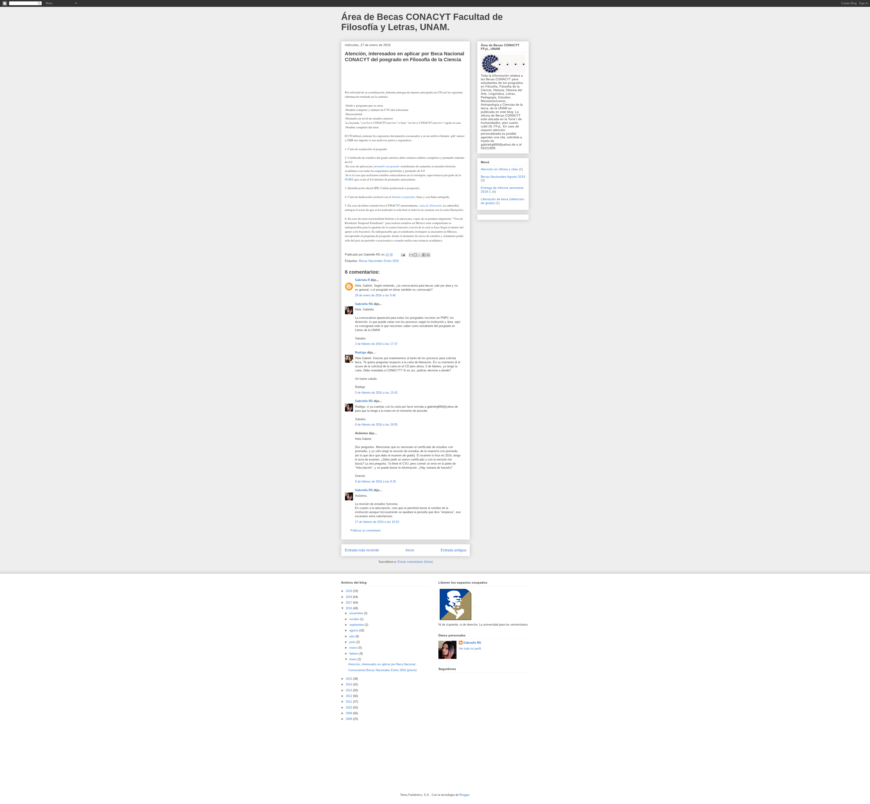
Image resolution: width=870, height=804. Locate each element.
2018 (349, 597)
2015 (349, 678)
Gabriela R (362, 280)
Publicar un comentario (365, 530)
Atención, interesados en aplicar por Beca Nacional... (383, 664)
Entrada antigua (453, 550)
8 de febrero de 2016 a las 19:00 (376, 424)
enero (353, 659)
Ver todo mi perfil (470, 648)
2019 (349, 591)
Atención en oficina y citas (499, 169)
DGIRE (349, 179)
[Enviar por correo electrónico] (411, 255)
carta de (424, 205)
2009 (349, 713)
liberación (436, 205)
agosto (354, 630)
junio (352, 642)
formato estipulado (403, 197)
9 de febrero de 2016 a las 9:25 (375, 481)
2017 (349, 602)
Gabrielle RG (364, 304)
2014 (349, 684)
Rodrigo (360, 352)
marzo (353, 647)
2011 (349, 701)
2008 (349, 719)
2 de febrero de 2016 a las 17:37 (376, 344)
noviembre (356, 613)
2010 (349, 707)
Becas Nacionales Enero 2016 (379, 261)
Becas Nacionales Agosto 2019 (503, 176)
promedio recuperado (387, 166)
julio (352, 636)
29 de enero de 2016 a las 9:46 (375, 295)
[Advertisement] (375, 756)
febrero (354, 653)
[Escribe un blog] (415, 255)
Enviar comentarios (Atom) (415, 561)
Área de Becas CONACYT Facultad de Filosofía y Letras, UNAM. (422, 22)
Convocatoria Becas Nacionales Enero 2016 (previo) (382, 670)
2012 (349, 696)
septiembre (357, 624)
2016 (349, 608)
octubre (354, 619)
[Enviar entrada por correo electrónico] (402, 254)
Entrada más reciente (362, 550)
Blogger (464, 795)
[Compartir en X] (419, 255)
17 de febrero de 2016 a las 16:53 (377, 522)
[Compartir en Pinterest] (428, 255)
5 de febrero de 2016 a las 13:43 (376, 392)
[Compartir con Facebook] (424, 255)
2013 (349, 690)
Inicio (410, 550)
